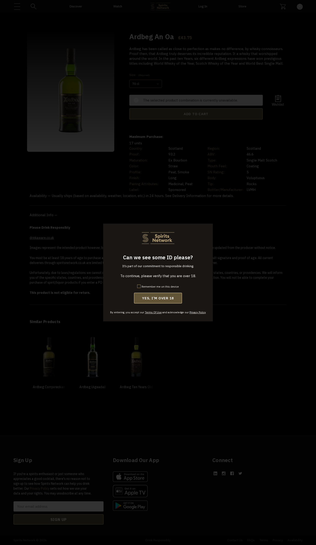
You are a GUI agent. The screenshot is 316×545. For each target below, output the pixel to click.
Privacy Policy (197, 312)
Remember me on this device (160, 286)
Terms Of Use (153, 312)
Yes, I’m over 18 (158, 298)
